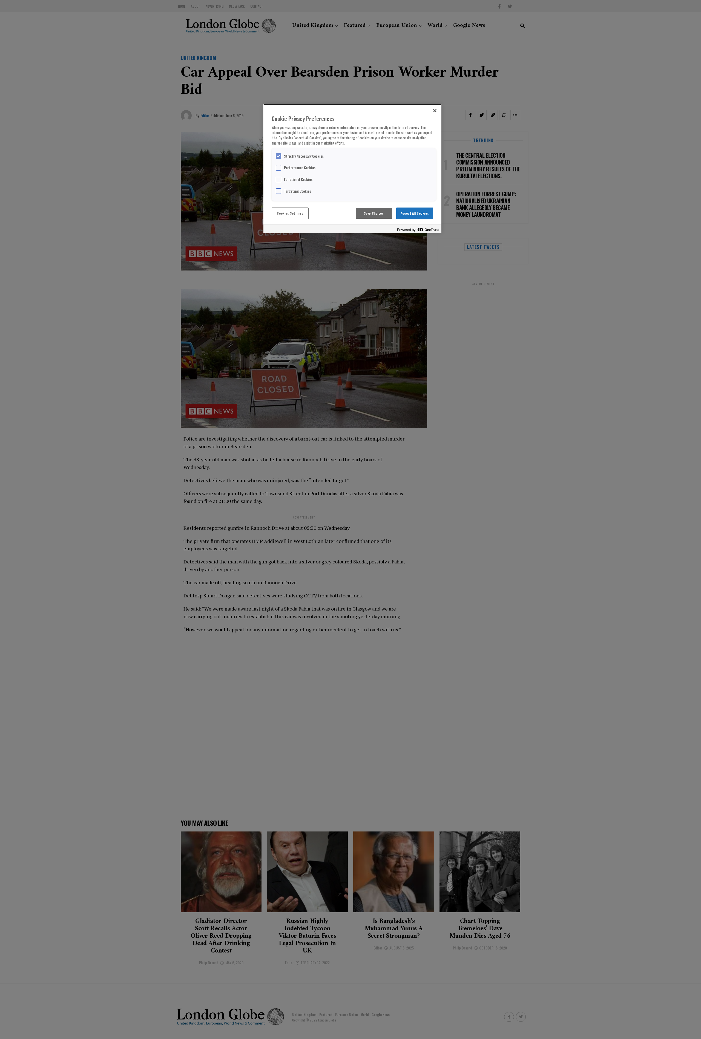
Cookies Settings (290, 213)
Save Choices (374, 213)
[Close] (435, 111)
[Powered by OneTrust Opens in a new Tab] (418, 229)
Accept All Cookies (415, 213)
